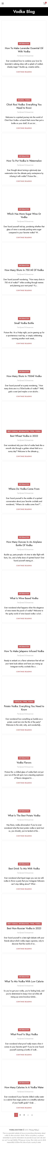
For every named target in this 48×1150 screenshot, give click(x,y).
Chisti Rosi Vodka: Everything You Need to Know (24, 106)
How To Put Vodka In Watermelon (24, 161)
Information (24, 44)
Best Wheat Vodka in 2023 (24, 436)
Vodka (27, 100)
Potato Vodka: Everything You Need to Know (24, 708)
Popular (18, 702)
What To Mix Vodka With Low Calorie (24, 981)
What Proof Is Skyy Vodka (24, 1034)
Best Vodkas (13, 431)
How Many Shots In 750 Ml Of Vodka (24, 270)
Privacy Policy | (34, 1130)
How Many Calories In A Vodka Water (24, 1087)
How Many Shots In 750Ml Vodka (24, 376)
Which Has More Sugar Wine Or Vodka (24, 215)
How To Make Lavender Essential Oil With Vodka (24, 50)
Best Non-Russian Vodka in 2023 (24, 928)
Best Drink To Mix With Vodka (24, 868)
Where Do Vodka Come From (24, 489)
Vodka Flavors (24, 762)
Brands (21, 100)
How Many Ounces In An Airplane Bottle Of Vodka (24, 543)
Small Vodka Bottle (24, 323)
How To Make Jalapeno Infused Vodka (24, 651)
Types (32, 431)
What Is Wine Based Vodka (24, 598)
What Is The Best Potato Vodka (24, 815)
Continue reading (24, 72)
